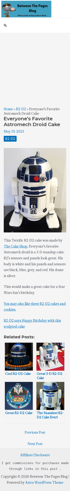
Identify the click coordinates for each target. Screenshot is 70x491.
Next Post (35, 444)
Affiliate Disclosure (35, 455)
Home (8, 109)
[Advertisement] (35, 70)
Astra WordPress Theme (44, 482)
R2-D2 (21, 109)
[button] (5, 25)
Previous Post (35, 432)
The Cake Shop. (16, 246)
